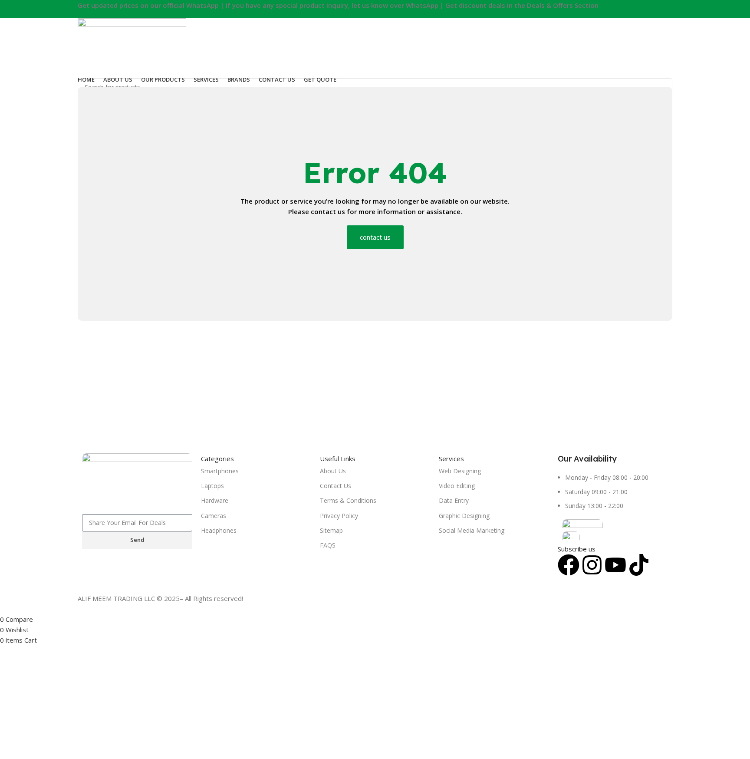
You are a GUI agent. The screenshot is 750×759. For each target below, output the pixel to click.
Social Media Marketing (471, 530)
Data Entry (454, 500)
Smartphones (220, 471)
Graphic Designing (464, 516)
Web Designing (460, 471)
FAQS (328, 545)
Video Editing (457, 486)
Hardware (214, 500)
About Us (333, 471)
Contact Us (335, 486)
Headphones (219, 530)
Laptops (212, 486)
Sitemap (331, 530)
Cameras (213, 516)
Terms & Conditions (348, 500)
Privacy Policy (339, 516)
